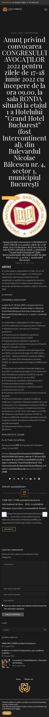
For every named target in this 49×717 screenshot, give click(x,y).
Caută (45, 630)
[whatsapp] (35, 478)
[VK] (18, 478)
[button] (4, 514)
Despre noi (28, 679)
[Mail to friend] (26, 478)
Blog (20, 33)
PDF (17, 445)
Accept (7, 713)
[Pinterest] (22, 478)
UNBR (4, 472)
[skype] (38, 478)
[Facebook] (14, 478)
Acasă (14, 33)
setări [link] (18, 709)
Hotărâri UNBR (31, 33)
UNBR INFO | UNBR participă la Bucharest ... (19, 643)
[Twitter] (10, 478)
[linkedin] (31, 478)
